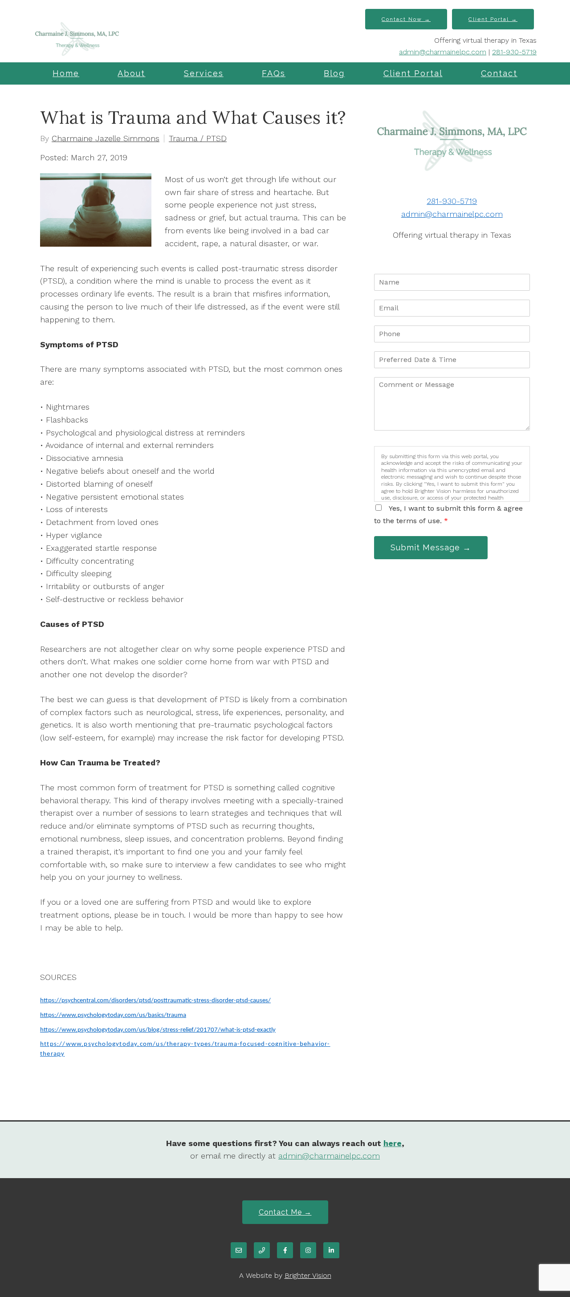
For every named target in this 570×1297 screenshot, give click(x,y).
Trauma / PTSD (198, 138)
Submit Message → (431, 547)
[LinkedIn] (331, 1250)
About (131, 73)
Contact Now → (406, 19)
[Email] (239, 1250)
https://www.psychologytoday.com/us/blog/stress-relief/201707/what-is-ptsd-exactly (158, 1030)
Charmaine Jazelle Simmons (105, 138)
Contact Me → (285, 1212)
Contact (499, 73)
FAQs (273, 73)
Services (204, 73)
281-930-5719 (514, 52)
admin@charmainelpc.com (442, 52)
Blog (334, 73)
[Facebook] (285, 1250)
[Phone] (262, 1250)
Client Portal (413, 73)
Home (66, 73)
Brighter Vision (308, 1275)
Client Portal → (492, 19)
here (392, 1143)
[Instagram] (308, 1250)
